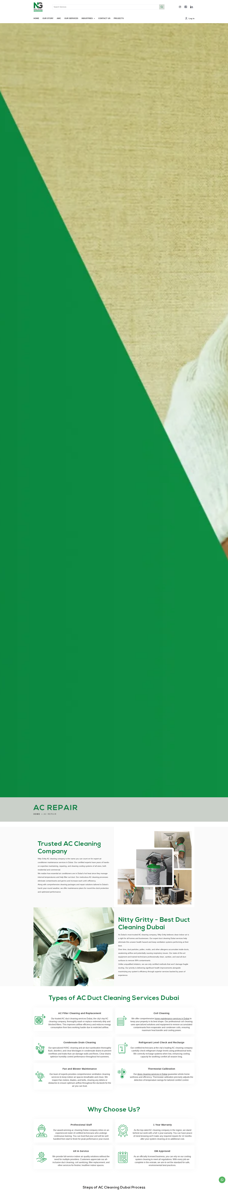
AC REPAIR (50, 814)
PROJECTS (119, 18)
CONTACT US (104, 18)
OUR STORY (47, 18)
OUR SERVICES (71, 18)
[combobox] (109, 6)
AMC (59, 18)
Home (37, 814)
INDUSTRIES (87, 18)
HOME (36, 18)
